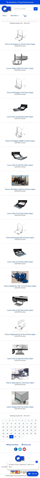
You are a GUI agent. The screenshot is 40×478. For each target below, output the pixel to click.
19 (35, 424)
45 (31, 433)
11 (3, 424)
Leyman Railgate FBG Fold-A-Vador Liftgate (20, 68)
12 (7, 424)
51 (19, 437)
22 (11, 427)
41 (15, 433)
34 (23, 430)
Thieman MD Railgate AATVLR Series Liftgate (20, 238)
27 (31, 427)
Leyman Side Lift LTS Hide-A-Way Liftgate (20, 262)
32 (15, 430)
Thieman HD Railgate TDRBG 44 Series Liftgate (20, 141)
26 (27, 427)
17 (27, 424)
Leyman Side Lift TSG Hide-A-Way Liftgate (20, 358)
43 (23, 433)
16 (23, 424)
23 (15, 427)
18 (31, 424)
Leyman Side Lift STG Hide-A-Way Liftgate (20, 310)
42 (19, 433)
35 (27, 430)
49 (11, 437)
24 (19, 427)
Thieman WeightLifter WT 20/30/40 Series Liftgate (20, 334)
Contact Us (27, 445)
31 (11, 430)
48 (7, 437)
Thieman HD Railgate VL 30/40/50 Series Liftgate (20, 44)
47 (3, 437)
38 (3, 433)
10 (35, 420)
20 (3, 427)
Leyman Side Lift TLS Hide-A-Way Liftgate (20, 213)
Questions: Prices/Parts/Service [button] (20, 2)
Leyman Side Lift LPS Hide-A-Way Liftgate (20, 165)
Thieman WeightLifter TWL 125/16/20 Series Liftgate (20, 286)
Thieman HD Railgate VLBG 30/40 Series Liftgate (20, 189)
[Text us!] (32, 474)
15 (19, 424)
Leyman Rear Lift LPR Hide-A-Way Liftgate (20, 117)
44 (27, 433)
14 (15, 424)
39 (7, 433)
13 (11, 424)
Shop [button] (4, 15)
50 (15, 437)
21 (7, 427)
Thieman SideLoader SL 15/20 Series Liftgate (20, 383)
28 (35, 427)
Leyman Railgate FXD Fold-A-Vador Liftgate (20, 407)
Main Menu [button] (14, 15)
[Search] (36, 8)
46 (35, 433)
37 (35, 430)
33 (19, 430)
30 (7, 430)
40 (11, 433)
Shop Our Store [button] (13, 445)
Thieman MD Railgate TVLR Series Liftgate (20, 92)
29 (3, 430)
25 (23, 427)
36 (31, 430)
